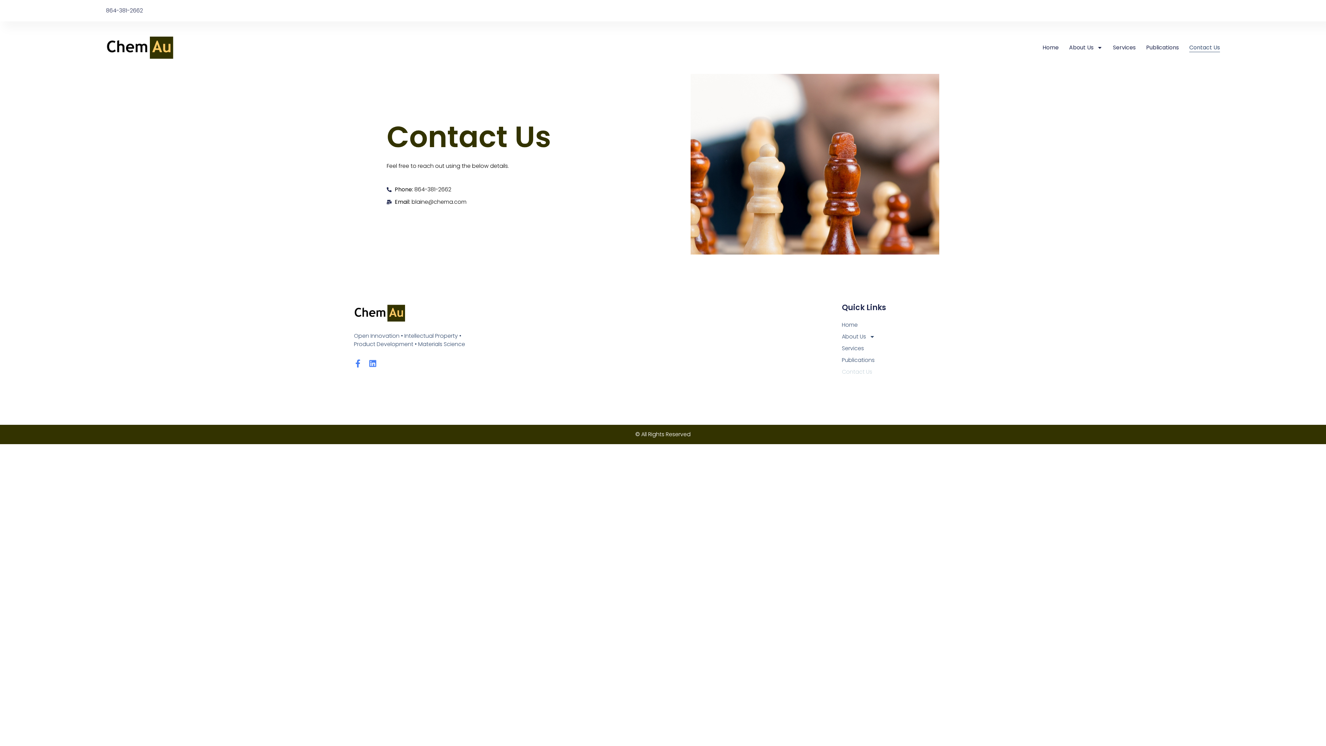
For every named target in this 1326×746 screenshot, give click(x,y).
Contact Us (1204, 47)
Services (1124, 47)
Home (1050, 47)
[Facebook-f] (358, 363)
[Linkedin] (373, 363)
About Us (1081, 47)
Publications (1162, 47)
